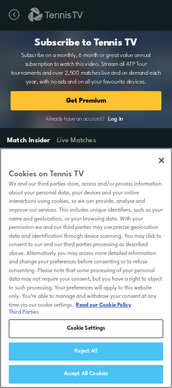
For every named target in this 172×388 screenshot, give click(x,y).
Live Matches (76, 140)
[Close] (161, 160)
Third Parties (24, 312)
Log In (115, 119)
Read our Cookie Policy (103, 305)
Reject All (86, 351)
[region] (86, 268)
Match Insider (28, 140)
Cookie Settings (86, 328)
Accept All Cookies (86, 374)
